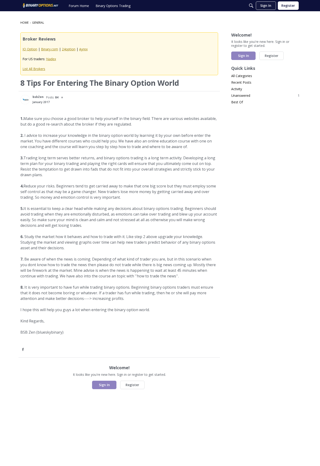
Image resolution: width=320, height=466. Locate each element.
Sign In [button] (104, 385)
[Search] (251, 5)
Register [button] (132, 385)
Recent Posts (241, 82)
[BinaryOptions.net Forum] (40, 5)
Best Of (237, 102)
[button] (25, 99)
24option (68, 49)
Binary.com (49, 49)
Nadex (51, 59)
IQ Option (29, 49)
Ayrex (83, 49)
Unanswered (265, 95)
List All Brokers (33, 69)
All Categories (241, 76)
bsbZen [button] (38, 97)
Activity (236, 89)
